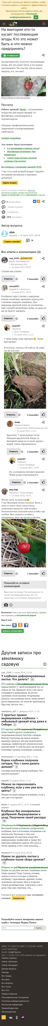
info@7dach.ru (14, 952)
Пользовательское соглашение (15, 997)
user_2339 (6, 672)
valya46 (5, 780)
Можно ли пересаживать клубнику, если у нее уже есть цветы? (22, 787)
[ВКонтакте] (34, 201)
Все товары (6, 976)
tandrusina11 (7, 756)
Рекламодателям (9, 1011)
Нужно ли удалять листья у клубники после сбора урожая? (23, 857)
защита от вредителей (10, 195)
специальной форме (26, 615)
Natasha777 (7, 852)
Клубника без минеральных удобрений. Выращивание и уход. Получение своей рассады (23, 814)
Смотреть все (18, 898)
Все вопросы (7, 983)
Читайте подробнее (11, 138)
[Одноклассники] (38, 201)
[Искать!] (44, 23)
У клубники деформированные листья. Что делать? (23, 677)
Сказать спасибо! (12, 241)
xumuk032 (14, 286)
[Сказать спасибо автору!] (43, 278)
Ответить (8, 278)
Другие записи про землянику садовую (21, 658)
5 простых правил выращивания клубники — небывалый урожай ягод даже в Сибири (24, 720)
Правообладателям (10, 1008)
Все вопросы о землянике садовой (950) (21, 166)
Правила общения (9, 994)
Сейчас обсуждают (10, 965)
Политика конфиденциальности (15, 1001)
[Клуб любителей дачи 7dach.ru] (12, 24)
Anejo (17, 422)
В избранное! (12, 55)
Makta (4, 804)
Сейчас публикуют (9, 961)
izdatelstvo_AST (8, 711)
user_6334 (14, 258)
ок (36, 17)
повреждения (31, 195)
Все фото (6, 979)
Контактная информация (12, 1004)
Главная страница (9, 958)
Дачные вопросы (9, 968)
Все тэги (5, 990)
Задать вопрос (10, 182)
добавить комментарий (12, 631)
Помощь (5, 972)
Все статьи (6, 986)
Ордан (23, 109)
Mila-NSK (13, 489)
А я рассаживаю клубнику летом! (23, 148)
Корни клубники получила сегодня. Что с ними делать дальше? (20, 763)
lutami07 (16, 325)
